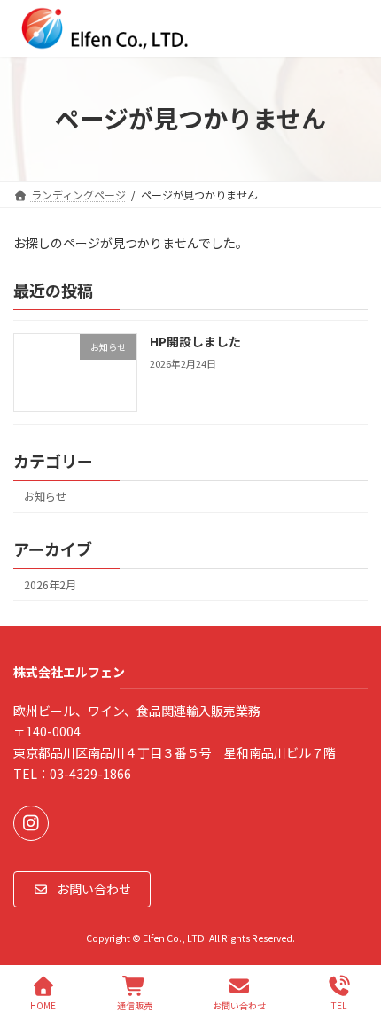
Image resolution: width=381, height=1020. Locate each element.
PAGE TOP (353, 939)
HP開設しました (195, 341)
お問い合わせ (239, 1005)
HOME (43, 1005)
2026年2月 (50, 585)
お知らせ (45, 496)
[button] (82, 889)
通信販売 (134, 1005)
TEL (338, 1005)
